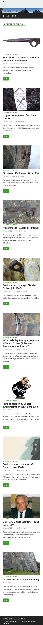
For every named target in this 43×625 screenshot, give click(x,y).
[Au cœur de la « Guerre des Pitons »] (21, 212)
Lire (5, 78)
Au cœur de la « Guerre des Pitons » (21, 227)
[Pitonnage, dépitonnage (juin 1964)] (21, 157)
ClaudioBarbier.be (20, 64)
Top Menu (8, 2)
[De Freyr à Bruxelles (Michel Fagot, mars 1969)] (21, 506)
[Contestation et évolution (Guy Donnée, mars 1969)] (21, 448)
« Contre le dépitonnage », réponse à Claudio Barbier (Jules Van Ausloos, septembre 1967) (21, 343)
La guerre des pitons (10, 54)
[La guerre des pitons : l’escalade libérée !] (21, 100)
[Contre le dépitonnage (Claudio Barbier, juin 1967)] (21, 270)
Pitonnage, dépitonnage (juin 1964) (21, 173)
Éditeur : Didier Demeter (11, 621)
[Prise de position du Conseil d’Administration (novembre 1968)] (21, 388)
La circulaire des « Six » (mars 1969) (21, 579)
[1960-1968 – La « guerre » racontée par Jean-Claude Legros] (21, 42)
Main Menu (11, 16)
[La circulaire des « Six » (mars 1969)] (21, 564)
